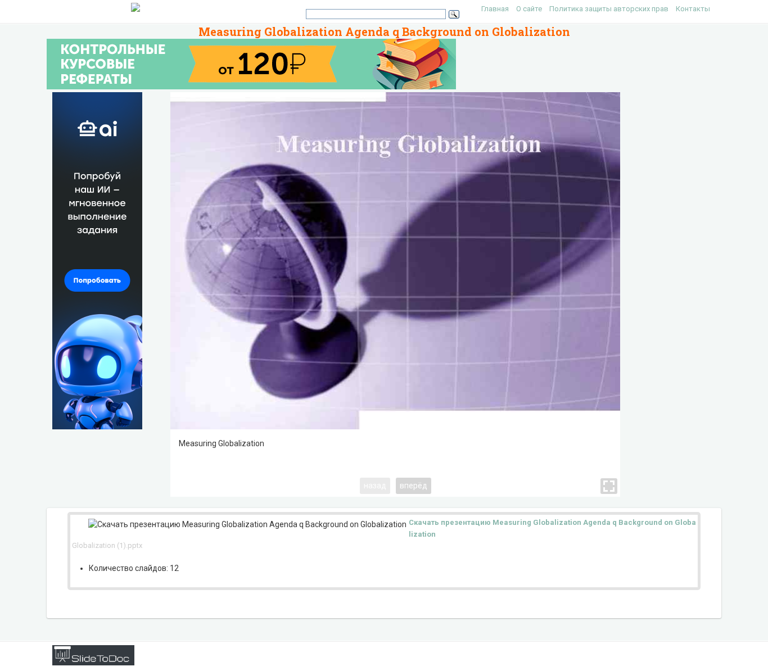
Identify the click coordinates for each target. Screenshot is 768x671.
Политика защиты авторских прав (608, 8)
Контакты (693, 8)
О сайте (529, 8)
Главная (495, 8)
